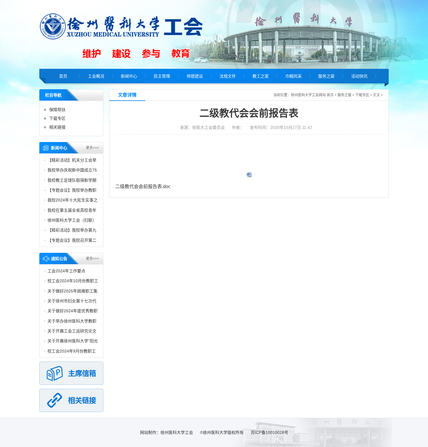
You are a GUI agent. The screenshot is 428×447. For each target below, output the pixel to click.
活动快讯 (359, 76)
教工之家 (260, 76)
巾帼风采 (293, 76)
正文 (376, 95)
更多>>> (92, 148)
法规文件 (228, 76)
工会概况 (96, 76)
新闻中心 (129, 76)
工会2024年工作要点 (66, 271)
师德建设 (195, 76)
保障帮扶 (57, 109)
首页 (63, 76)
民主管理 (162, 76)
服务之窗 (326, 76)
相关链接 (57, 127)
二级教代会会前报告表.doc (143, 186)
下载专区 (57, 118)
